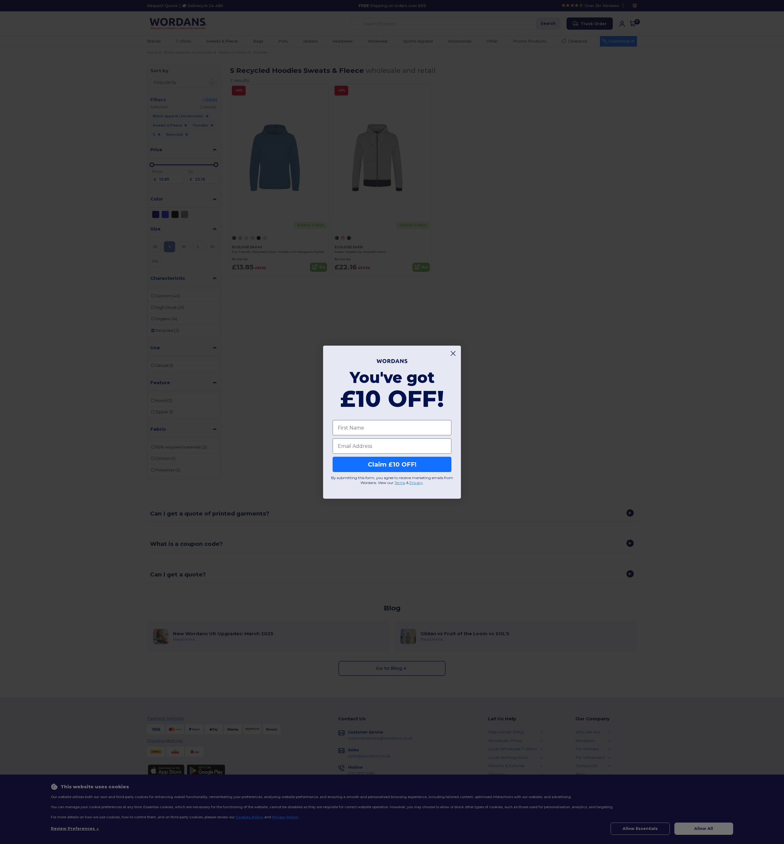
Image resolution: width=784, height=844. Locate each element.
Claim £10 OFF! (392, 464)
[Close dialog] (453, 353)
